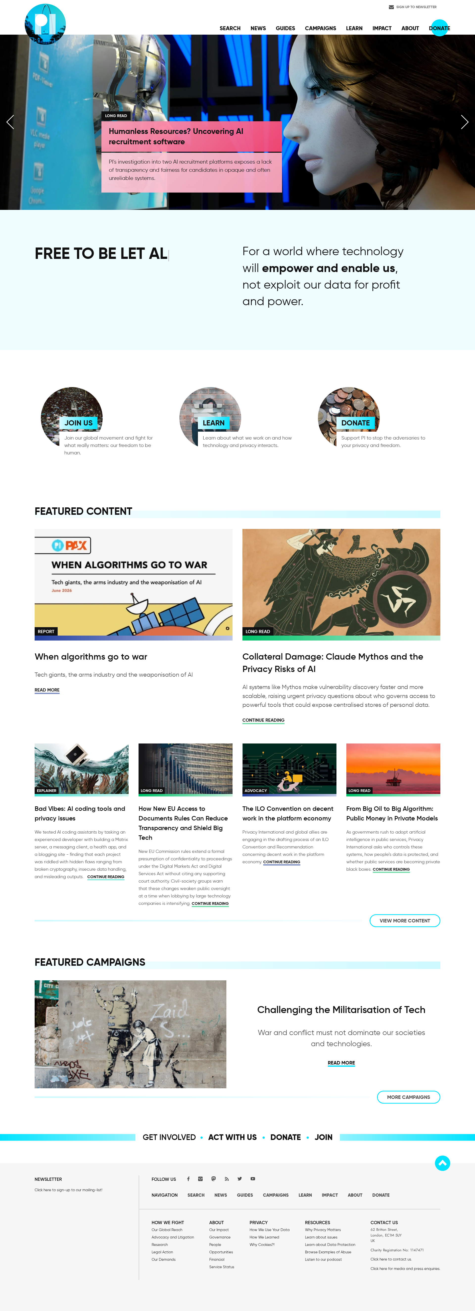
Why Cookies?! (262, 1244)
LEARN (214, 422)
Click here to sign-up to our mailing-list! (68, 1190)
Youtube (253, 1179)
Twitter (240, 1179)
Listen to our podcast (323, 1259)
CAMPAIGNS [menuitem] (320, 28)
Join (323, 1137)
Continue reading (263, 720)
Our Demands (164, 1259)
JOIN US (78, 422)
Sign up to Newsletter (416, 7)
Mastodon (213, 1179)
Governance (220, 1237)
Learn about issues (321, 1237)
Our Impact (219, 1230)
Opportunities (221, 1252)
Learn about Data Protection (330, 1244)
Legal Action (162, 1252)
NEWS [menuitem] (258, 28)
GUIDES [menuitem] (285, 28)
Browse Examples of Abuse (328, 1252)
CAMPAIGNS (276, 1195)
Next (465, 122)
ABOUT (355, 1195)
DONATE (355, 422)
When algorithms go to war (91, 656)
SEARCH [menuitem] (230, 28)
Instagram (200, 1179)
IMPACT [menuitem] (382, 28)
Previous (10, 122)
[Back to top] (442, 1163)
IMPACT (330, 1195)
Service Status (221, 1267)
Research (160, 1244)
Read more (47, 690)
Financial (216, 1259)
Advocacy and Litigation (173, 1237)
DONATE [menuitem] (439, 28)
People (215, 1244)
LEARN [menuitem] (354, 28)
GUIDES (245, 1195)
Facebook (187, 1179)
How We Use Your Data (270, 1230)
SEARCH (196, 1195)
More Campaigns (408, 1097)
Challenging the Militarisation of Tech (341, 1009)
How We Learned (264, 1237)
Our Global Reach (167, 1230)
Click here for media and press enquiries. (405, 1268)
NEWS (220, 1195)
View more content (405, 920)
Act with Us (232, 1137)
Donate (285, 1137)
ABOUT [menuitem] (410, 28)
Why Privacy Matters (323, 1230)
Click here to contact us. (391, 1259)
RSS (226, 1179)
